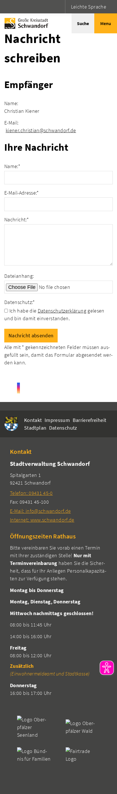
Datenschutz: (19, 302)
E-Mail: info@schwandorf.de (40, 511)
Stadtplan (35, 427)
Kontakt (33, 420)
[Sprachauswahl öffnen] (60, 6)
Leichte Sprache (88, 6)
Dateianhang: (19, 276)
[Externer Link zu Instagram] (18, 388)
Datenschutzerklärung (62, 310)
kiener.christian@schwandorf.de (41, 130)
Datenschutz (63, 427)
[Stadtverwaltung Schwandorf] (58, 491)
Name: (12, 166)
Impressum (57, 420)
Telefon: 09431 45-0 (31, 493)
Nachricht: (16, 219)
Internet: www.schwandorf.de (42, 520)
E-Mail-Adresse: (21, 192)
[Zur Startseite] (25, 23)
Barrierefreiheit (89, 420)
